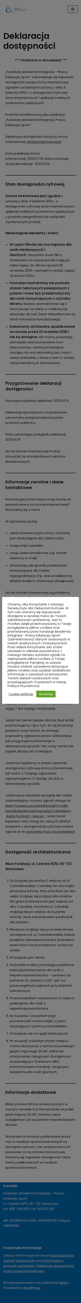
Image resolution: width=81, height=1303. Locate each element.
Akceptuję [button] (46, 694)
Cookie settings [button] (21, 694)
